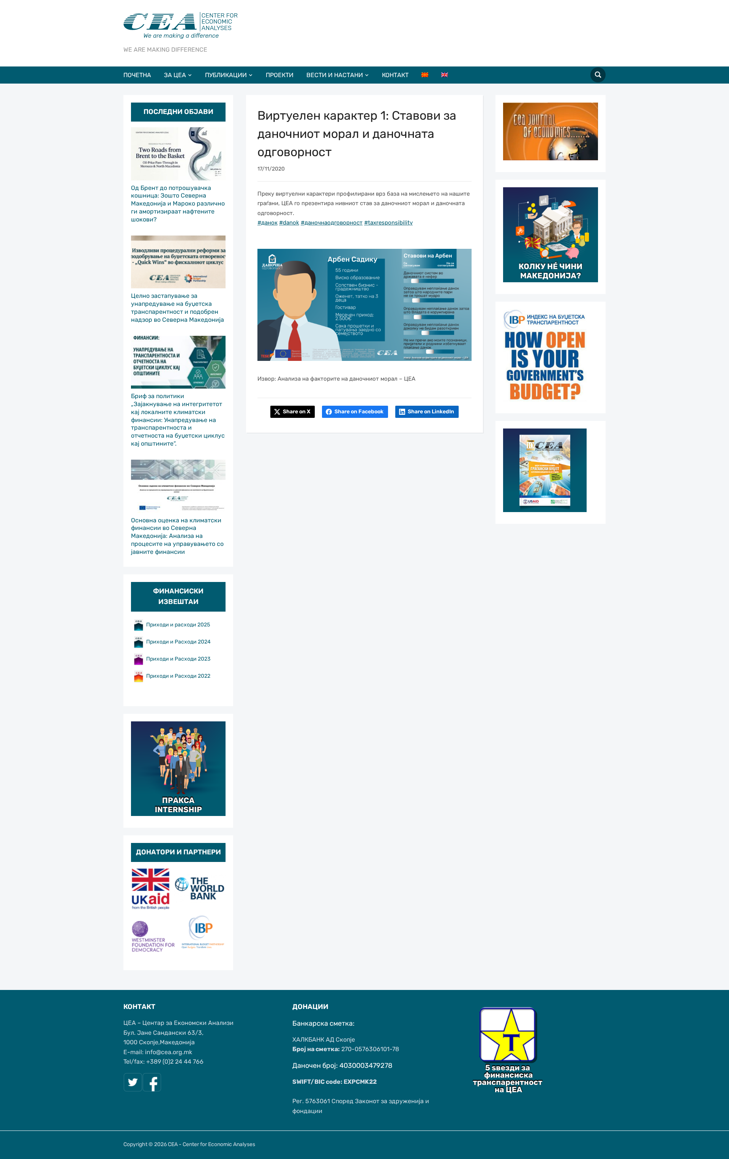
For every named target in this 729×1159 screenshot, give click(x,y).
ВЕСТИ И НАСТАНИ (334, 75)
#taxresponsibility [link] (388, 222)
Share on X (296, 411)
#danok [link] (289, 222)
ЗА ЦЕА (175, 75)
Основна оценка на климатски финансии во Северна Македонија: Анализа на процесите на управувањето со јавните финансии (177, 536)
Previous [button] (140, 913)
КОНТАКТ (395, 75)
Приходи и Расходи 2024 (179, 642)
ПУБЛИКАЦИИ (226, 75)
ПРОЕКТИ (279, 75)
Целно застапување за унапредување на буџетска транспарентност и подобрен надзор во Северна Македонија (177, 307)
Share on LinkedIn (431, 411)
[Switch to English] (450, 75)
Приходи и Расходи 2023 (178, 659)
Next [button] (216, 913)
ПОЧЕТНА (137, 75)
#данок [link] (267, 222)
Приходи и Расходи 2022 (178, 676)
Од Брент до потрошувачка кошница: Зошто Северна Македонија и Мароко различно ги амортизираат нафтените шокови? (178, 203)
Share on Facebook (359, 411)
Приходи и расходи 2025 (178, 624)
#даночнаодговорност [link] (332, 222)
